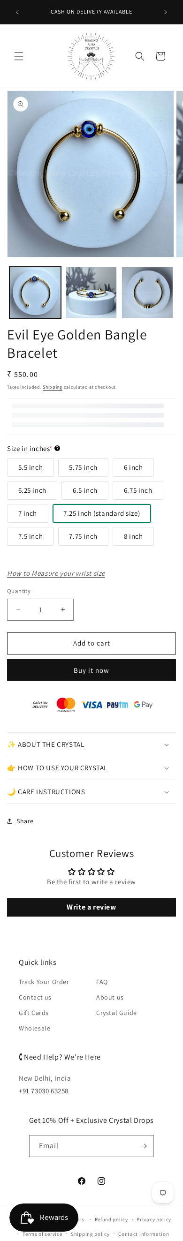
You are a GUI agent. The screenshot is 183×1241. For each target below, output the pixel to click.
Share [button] (25, 821)
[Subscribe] (143, 1146)
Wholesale (34, 1028)
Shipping (52, 387)
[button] (18, 56)
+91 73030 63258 (44, 1090)
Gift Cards (34, 1012)
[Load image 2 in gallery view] (91, 292)
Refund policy (111, 1219)
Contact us (35, 997)
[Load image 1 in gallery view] (35, 292)
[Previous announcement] (17, 12)
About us (110, 997)
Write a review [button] (91, 907)
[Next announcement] (165, 12)
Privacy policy (154, 1219)
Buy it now (91, 670)
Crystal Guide (116, 1012)
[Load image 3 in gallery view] (147, 292)
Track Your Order (44, 982)
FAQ (102, 982)
